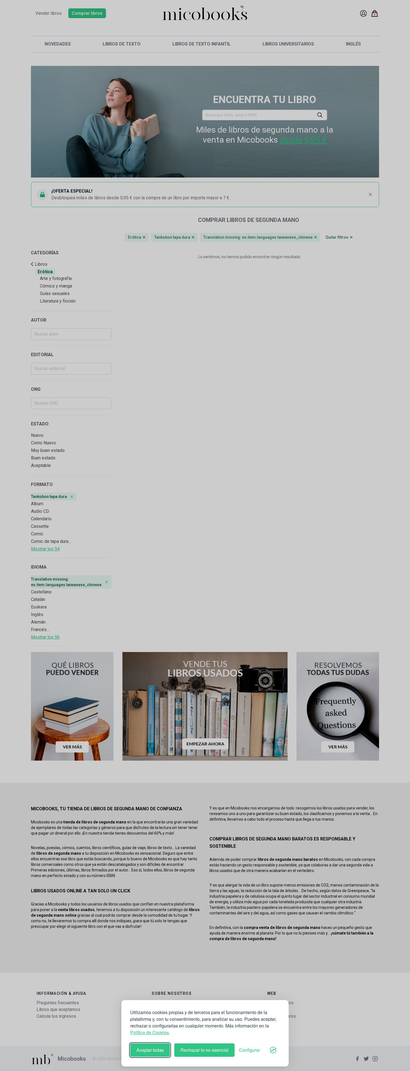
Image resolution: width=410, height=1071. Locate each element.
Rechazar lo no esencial (204, 1050)
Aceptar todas (150, 1050)
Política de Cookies (149, 1032)
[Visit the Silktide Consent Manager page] (273, 1050)
